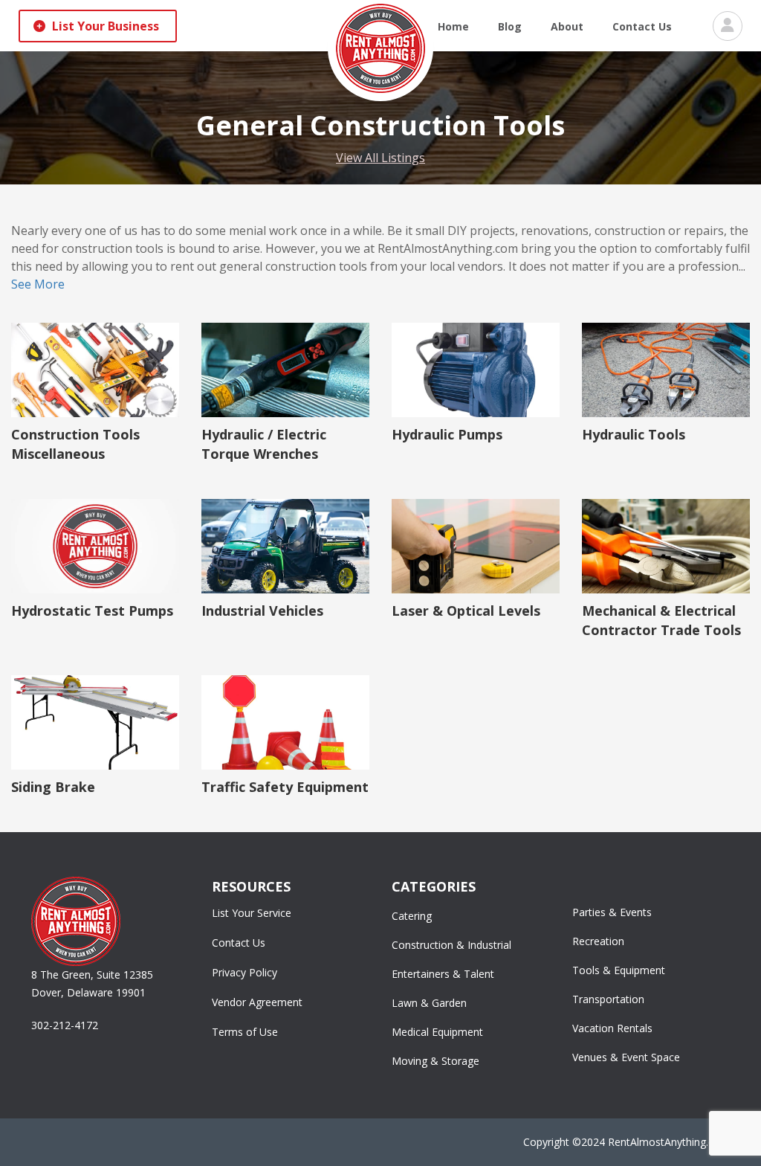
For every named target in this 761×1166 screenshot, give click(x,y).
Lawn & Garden (429, 1003)
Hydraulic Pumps (447, 434)
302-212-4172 (64, 1025)
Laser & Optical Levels (466, 610)
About (567, 26)
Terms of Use (245, 1032)
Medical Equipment (437, 1032)
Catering (412, 916)
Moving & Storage (435, 1061)
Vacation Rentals (612, 1028)
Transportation (608, 999)
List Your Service (251, 913)
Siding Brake (53, 787)
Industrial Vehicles (262, 610)
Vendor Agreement (257, 1002)
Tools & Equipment (618, 970)
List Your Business (104, 26)
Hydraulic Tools (633, 434)
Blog (510, 26)
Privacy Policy (244, 972)
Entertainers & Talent (443, 974)
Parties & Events (612, 912)
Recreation (598, 941)
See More (38, 284)
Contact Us (642, 26)
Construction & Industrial (451, 945)
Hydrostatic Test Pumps (92, 610)
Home (453, 26)
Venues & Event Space (626, 1057)
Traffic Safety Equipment (285, 787)
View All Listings (380, 157)
